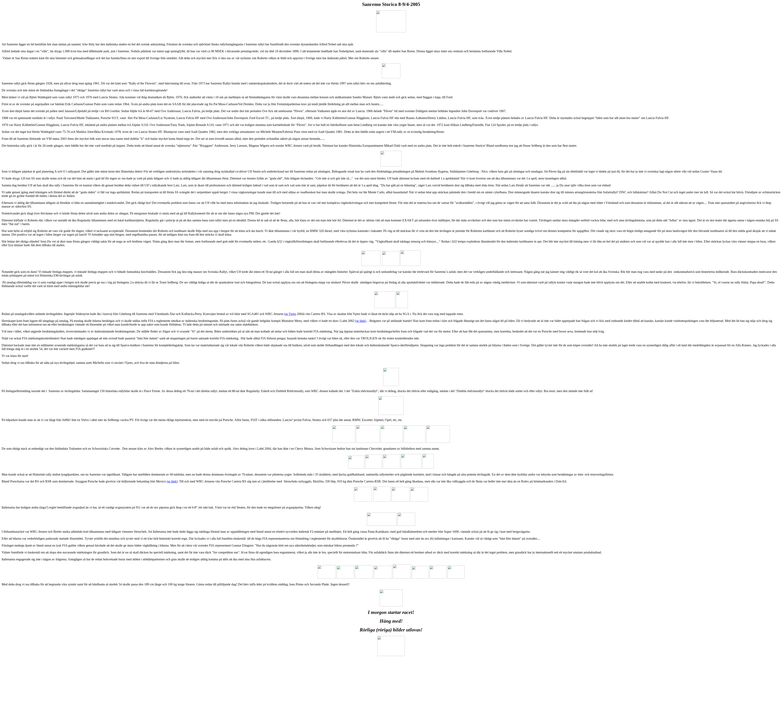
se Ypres (290, 314)
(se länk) (361, 321)
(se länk (172, 481)
